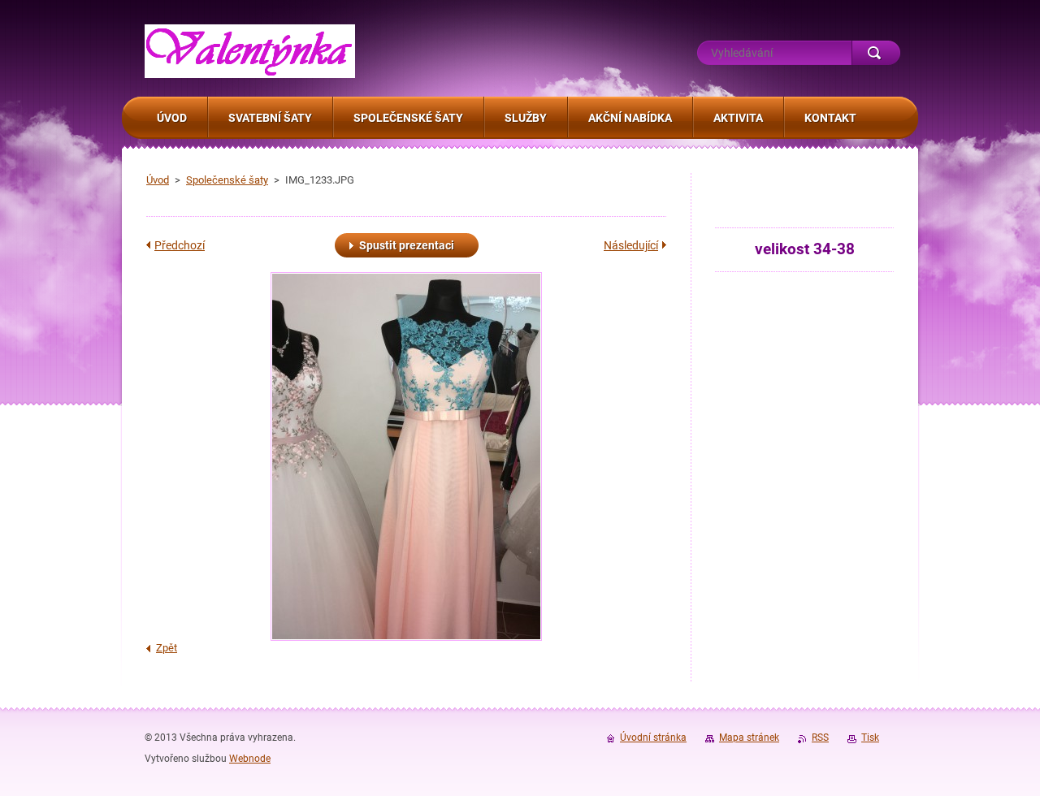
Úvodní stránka (653, 737)
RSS (820, 737)
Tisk (870, 737)
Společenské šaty (227, 180)
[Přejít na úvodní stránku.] (250, 69)
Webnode (250, 758)
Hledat (876, 53)
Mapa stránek (749, 737)
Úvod (157, 180)
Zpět (166, 648)
